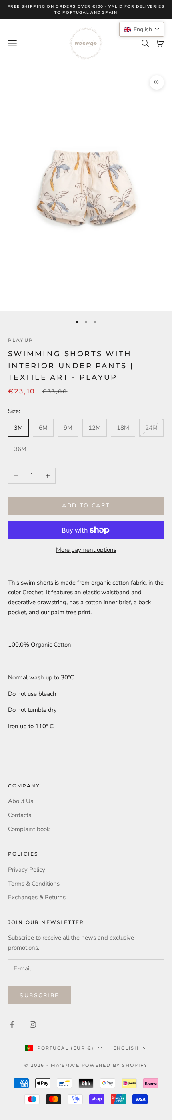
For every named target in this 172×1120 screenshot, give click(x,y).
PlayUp (20, 340)
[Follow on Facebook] (12, 1024)
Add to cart (86, 505)
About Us (20, 801)
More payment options (86, 550)
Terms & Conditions (34, 884)
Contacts (19, 815)
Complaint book (29, 829)
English (126, 1048)
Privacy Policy (26, 870)
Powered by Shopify (115, 1065)
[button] (142, 29)
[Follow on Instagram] (33, 1024)
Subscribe (39, 995)
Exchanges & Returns (37, 897)
